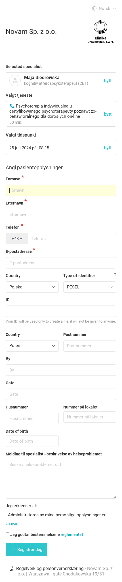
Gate (10, 383)
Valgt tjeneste (19, 95)
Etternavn (14, 203)
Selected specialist (24, 66)
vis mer (11, 524)
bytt (108, 114)
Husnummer (17, 407)
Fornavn (13, 179)
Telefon (13, 227)
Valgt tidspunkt (21, 135)
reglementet (72, 534)
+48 (16, 238)
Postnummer (75, 334)
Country (13, 275)
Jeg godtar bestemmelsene (46, 534)
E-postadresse (19, 251)
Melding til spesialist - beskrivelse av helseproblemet (54, 454)
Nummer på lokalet (80, 407)
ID (8, 299)
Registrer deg (29, 549)
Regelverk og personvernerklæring (50, 568)
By (8, 358)
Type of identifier (79, 275)
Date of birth (17, 431)
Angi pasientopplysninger (34, 167)
